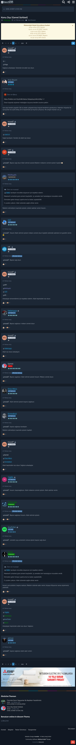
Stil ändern (71, 729)
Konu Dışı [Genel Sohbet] (15, 707)
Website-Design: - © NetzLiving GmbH (38, 736)
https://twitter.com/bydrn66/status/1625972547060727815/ (23, 99)
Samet (6, 455)
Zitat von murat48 (12, 189)
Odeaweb (41, 742)
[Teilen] (73, 43)
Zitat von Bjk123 (12, 94)
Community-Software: (38, 739)
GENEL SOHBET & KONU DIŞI (15, 710)
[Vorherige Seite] (3, 43)
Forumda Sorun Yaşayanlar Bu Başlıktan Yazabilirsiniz (24, 700)
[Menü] (73, 2)
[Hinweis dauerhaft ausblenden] (73, 25)
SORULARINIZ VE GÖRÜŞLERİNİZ (16, 704)
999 (22, 43)
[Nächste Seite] (26, 43)
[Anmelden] (68, 2)
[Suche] (64, 2)
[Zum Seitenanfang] (73, 742)
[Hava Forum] (7, 2)
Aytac (8, 702)
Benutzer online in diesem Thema (15, 717)
